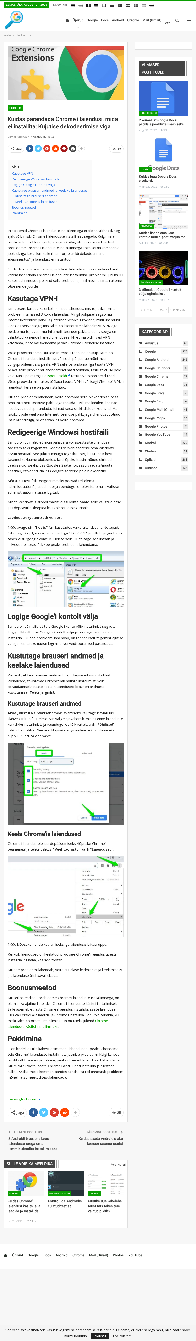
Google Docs (149, 113)
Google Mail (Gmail (159, 410)
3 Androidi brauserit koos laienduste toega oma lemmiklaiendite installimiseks (32, 1144)
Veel (168, 23)
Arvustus (146, 226)
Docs (105, 20)
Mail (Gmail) (151, 20)
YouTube (135, 1255)
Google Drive (154, 393)
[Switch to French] (88, 4)
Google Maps (155, 418)
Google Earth (155, 401)
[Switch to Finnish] (80, 4)
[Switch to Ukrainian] (144, 4)
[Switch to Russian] (151, 4)
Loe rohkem (122, 1336)
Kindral (150, 443)
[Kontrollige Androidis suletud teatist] (66, 1183)
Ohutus (150, 451)
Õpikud (78, 20)
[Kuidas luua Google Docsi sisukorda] (163, 154)
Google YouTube (157, 434)
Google (92, 20)
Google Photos (156, 426)
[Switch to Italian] (104, 4)
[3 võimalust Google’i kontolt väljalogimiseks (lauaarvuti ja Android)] (163, 268)
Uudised (15, 108)
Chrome (133, 20)
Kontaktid (60, 5)
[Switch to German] (96, 4)
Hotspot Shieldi (54, 375)
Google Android (59, 1193)
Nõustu (100, 1336)
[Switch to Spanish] (128, 4)
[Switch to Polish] (112, 4)
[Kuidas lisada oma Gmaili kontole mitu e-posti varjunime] (163, 211)
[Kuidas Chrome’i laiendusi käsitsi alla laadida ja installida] (26, 1183)
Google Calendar (157, 368)
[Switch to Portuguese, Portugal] (120, 4)
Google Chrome (157, 376)
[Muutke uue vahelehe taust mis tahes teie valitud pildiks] (106, 1183)
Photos (118, 1255)
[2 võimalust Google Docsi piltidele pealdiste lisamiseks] (163, 98)
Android (118, 20)
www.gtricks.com (23, 1099)
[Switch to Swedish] (136, 4)
